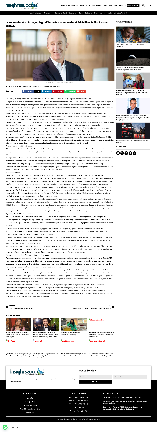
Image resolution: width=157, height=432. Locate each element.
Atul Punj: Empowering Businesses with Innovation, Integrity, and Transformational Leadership (46, 356)
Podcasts (88, 13)
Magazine (47, 13)
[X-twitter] (122, 153)
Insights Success (36, 13)
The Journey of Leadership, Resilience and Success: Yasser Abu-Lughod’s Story (101, 355)
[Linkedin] (130, 153)
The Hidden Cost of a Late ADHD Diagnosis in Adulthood (122, 397)
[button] (143, 5)
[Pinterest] (126, 153)
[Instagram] (134, 153)
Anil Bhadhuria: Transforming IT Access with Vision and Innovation (73, 355)
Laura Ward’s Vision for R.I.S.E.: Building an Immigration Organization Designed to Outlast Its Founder (132, 93)
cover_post (56, 87)
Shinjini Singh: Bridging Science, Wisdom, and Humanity (71, 334)
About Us (64, 5)
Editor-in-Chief (61, 13)
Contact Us (122, 5)
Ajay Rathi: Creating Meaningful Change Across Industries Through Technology (18, 355)
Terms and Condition (87, 5)
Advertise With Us (120, 13)
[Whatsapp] (5, 427)
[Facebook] (118, 153)
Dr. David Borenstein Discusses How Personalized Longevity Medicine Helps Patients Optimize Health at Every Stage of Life (133, 118)
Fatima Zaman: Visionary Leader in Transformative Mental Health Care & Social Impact (17, 335)
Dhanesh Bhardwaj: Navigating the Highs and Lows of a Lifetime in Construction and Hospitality (101, 335)
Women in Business (76, 13)
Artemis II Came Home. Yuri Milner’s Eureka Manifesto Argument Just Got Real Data (130, 69)
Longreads (108, 13)
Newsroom (98, 13)
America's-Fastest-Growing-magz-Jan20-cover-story (36, 87)
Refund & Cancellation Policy (106, 5)
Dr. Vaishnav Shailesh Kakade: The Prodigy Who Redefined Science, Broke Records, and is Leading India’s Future (45, 335)
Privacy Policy (73, 5)
